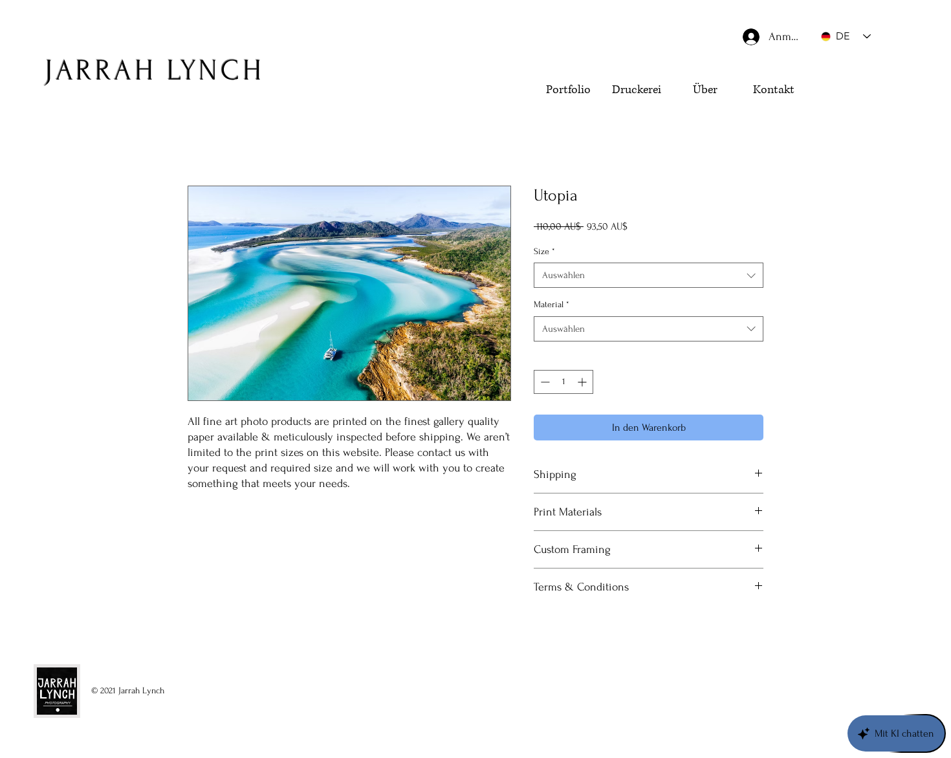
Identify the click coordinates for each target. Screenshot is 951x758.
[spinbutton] (563, 382)
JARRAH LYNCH (154, 70)
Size (544, 251)
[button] (850, 114)
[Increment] (583, 382)
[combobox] (648, 275)
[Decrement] (544, 382)
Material (551, 304)
